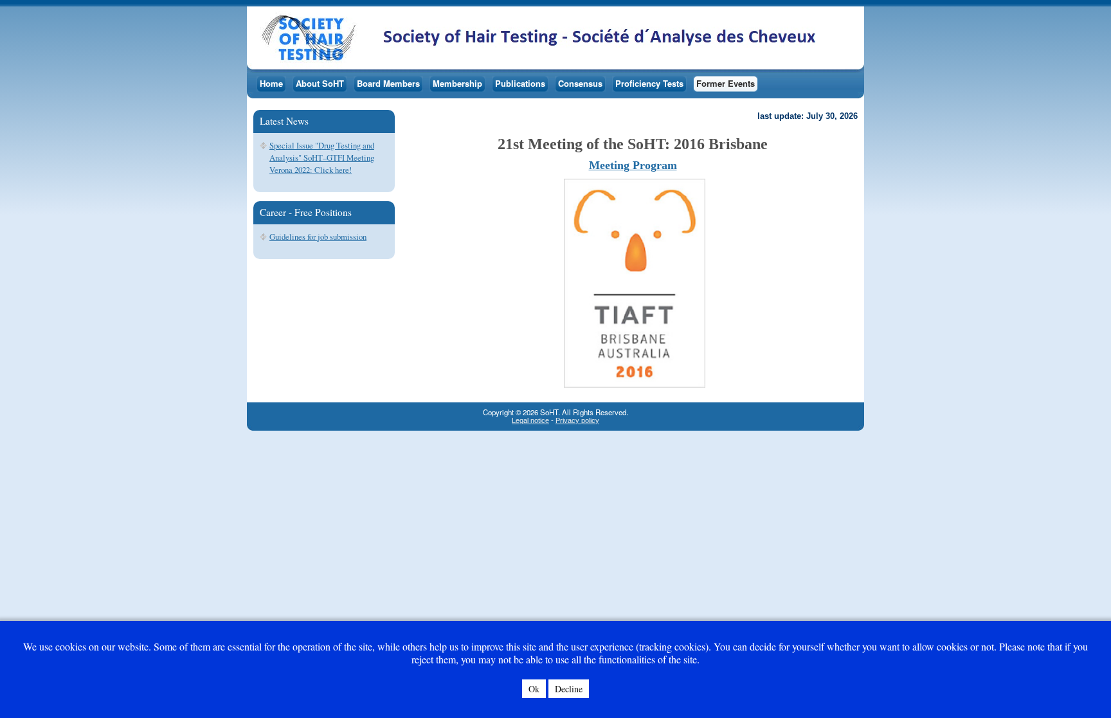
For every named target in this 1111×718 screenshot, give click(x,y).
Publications (520, 83)
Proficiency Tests (649, 83)
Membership (457, 83)
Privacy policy (577, 420)
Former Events (725, 83)
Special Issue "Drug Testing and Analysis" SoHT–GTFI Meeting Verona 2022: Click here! (321, 157)
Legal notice (530, 420)
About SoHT (320, 83)
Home (271, 83)
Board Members (388, 83)
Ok (533, 689)
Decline (569, 689)
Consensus (580, 83)
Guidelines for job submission (317, 236)
